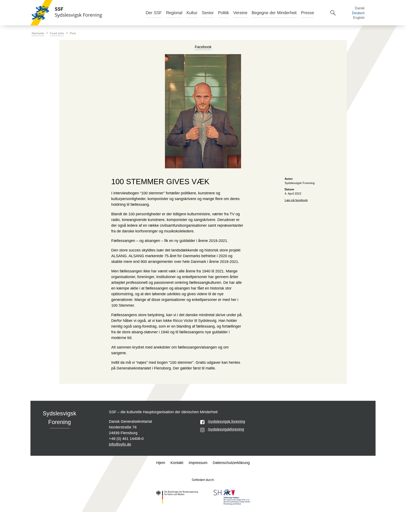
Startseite (38, 33)
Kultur (192, 12)
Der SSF (154, 12)
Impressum (198, 463)
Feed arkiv (57, 33)
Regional (174, 12)
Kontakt (176, 463)
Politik (223, 12)
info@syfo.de (120, 444)
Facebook (203, 47)
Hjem (160, 463)
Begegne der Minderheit (274, 12)
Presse (307, 12)
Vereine (240, 12)
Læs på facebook (296, 200)
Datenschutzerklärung (231, 463)
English (359, 17)
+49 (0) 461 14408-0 (126, 439)
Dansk (360, 8)
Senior (208, 12)
